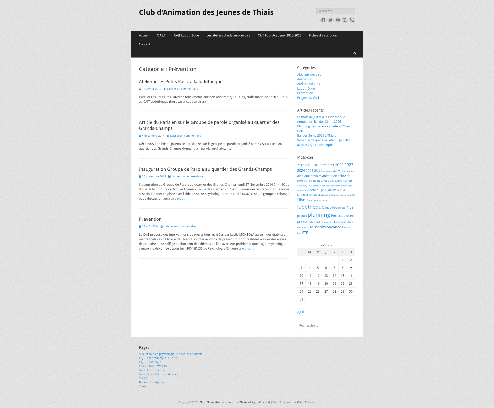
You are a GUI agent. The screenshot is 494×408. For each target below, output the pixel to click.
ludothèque (333, 207)
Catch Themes (306, 402)
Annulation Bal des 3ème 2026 (319, 121)
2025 (309, 170)
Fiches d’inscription (323, 35)
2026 (318, 170)
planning (319, 214)
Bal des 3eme (319, 180)
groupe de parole (346, 195)
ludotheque (311, 206)
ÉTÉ (305, 232)
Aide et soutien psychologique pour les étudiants (170, 354)
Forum (331, 190)
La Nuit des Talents (151, 370)
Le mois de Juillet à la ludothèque (321, 117)
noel (343, 207)
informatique (314, 200)
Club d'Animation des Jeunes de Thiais (206, 12)
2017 (300, 165)
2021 (331, 165)
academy (327, 171)
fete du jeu (318, 190)
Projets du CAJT (308, 98)
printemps (305, 221)
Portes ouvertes (342, 215)
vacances (335, 226)
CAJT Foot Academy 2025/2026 (279, 35)
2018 (309, 165)
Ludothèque (306, 88)
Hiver (302, 199)
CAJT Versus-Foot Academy (321, 185)
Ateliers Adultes (308, 84)
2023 (349, 164)
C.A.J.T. (161, 35)
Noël (350, 207)
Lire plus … (178, 198)
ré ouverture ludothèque (333, 222)
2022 (339, 164)
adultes (350, 171)
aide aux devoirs (309, 176)
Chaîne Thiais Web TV (153, 366)
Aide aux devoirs (309, 74)
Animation (304, 79)
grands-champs (329, 195)
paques (302, 216)
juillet (325, 200)
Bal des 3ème (335, 180)
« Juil (300, 312)
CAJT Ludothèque (186, 35)
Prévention (150, 219)
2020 (324, 165)
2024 (301, 170)
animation (329, 176)
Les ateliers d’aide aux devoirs (228, 35)
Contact (144, 44)
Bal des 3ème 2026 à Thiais (316, 135)
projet (317, 221)
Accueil (144, 35)
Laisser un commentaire (182, 89)
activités (339, 170)
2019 (316, 165)
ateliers (308, 180)
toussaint (318, 226)
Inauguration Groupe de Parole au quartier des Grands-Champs (205, 169)
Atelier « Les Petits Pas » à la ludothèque (180, 81)
